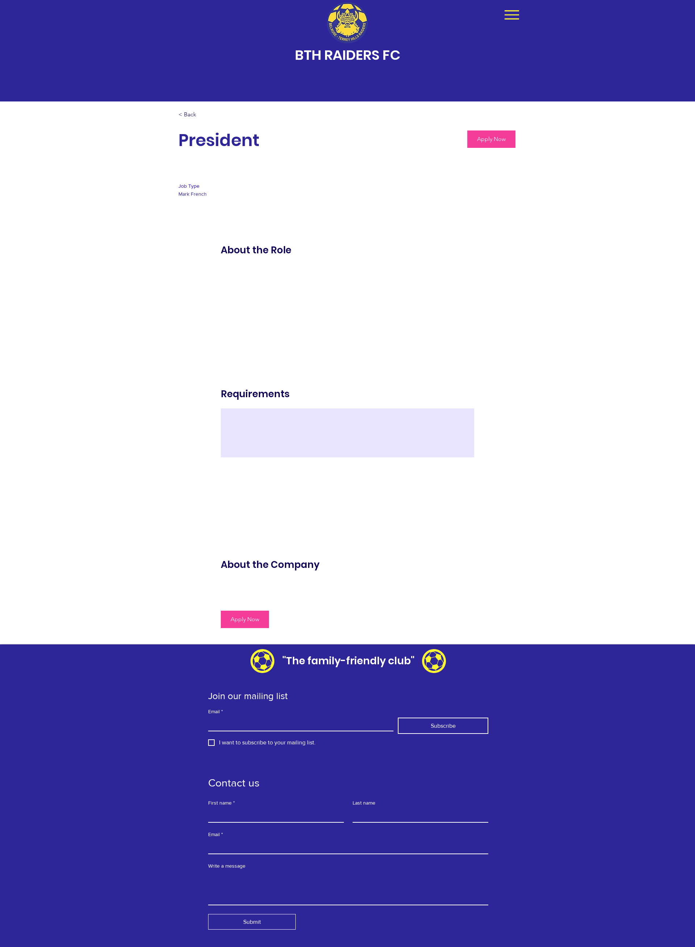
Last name (364, 803)
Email (215, 711)
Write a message (226, 866)
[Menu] (512, 15)
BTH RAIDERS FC (347, 55)
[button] (491, 139)
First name (221, 803)
